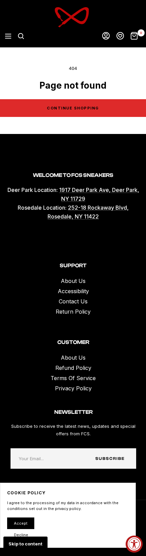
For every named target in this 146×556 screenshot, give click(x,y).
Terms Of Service (73, 378)
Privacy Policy (73, 388)
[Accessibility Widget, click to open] (134, 544)
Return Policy (73, 311)
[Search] (21, 36)
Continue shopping (73, 108)
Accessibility (73, 291)
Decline (21, 534)
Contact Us (73, 301)
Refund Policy (73, 367)
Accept (21, 523)
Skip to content (25, 543)
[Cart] (134, 36)
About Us (73, 280)
